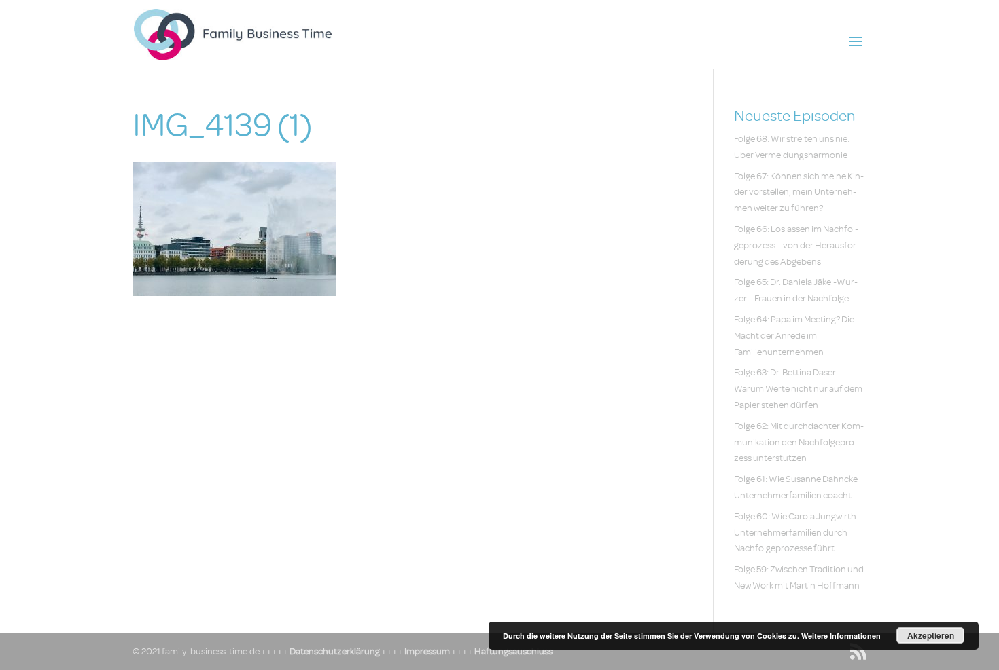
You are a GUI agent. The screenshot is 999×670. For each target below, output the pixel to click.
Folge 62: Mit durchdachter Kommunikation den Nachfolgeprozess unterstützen (799, 442)
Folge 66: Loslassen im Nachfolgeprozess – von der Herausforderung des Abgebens (797, 245)
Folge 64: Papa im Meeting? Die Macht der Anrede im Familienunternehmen (794, 335)
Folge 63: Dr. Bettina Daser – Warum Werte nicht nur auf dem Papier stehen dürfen (798, 388)
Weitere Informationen (841, 636)
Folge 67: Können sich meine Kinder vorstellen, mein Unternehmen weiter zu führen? (799, 192)
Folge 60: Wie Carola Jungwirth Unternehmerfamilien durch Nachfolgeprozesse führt (795, 532)
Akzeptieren (930, 635)
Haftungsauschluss (513, 651)
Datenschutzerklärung (335, 651)
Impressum (427, 651)
